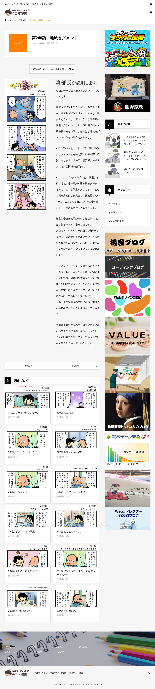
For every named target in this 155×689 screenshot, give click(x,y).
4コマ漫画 (32, 647)
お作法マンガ (115, 212)
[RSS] (148, 672)
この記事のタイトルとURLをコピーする (52, 69)
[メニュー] (150, 12)
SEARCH (151, 4)
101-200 (83, 647)
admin (41, 43)
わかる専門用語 (116, 221)
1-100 (59, 647)
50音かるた (114, 203)
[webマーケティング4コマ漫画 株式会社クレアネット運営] (18, 12)
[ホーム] (5, 20)
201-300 (60, 652)
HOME (8, 647)
